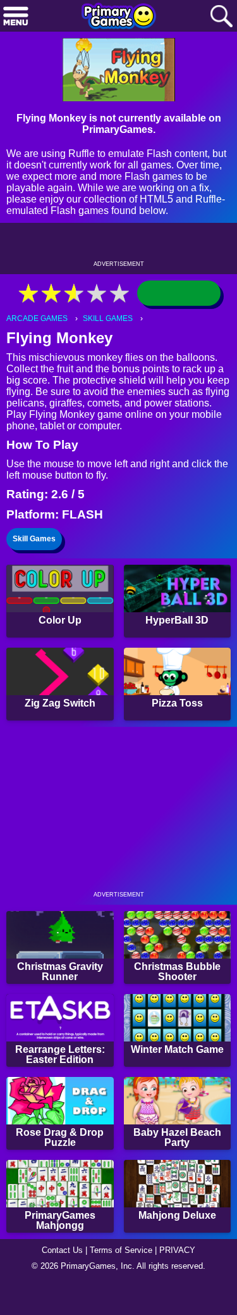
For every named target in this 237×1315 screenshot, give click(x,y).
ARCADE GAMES (38, 336)
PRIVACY (182, 1281)
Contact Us (58, 1281)
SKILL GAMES (111, 336)
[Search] (221, 17)
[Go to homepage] (119, 17)
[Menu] (16, 17)
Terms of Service (122, 1281)
